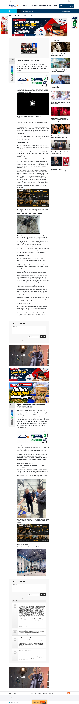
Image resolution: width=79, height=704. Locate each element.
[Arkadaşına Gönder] (12, 75)
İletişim (39, 693)
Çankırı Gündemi (25, 5)
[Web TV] (67, 1)
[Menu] (61, 6)
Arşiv (24, 1)
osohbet (11, 697)
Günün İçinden (34, 5)
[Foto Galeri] (69, 1)
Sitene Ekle (28, 1)
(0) (24, 626)
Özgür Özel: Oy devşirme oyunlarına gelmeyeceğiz (33, 11)
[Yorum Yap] (12, 80)
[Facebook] (12, 67)
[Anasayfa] (9, 1)
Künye (36, 693)
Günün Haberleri (18, 1)
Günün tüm (66, 11)
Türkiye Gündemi (43, 5)
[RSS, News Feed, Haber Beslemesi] (68, 693)
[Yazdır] (12, 77)
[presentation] (12, 11)
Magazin (55, 5)
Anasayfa (31, 693)
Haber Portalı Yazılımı (14, 702)
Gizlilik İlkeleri (45, 693)
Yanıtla (21, 626)
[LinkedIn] (12, 71)
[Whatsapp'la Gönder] (12, 73)
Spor (50, 5)
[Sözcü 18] (13, 5)
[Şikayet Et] (44, 626)
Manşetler (13, 1)
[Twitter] (12, 69)
